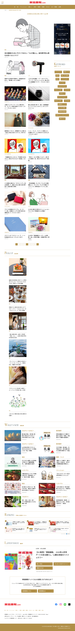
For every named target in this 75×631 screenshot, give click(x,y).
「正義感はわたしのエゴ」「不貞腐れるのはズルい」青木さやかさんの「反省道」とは (15, 158)
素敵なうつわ (66, 71)
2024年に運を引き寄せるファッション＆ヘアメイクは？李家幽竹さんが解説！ (38, 210)
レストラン (7, 101)
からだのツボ (67, 89)
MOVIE (57, 75)
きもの (47, 7)
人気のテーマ (62, 93)
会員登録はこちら (26, 591)
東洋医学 (58, 430)
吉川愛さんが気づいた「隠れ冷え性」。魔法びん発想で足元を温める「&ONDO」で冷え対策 (29, 488)
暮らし (30, 7)
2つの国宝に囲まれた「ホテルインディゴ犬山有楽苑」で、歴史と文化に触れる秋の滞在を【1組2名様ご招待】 (15, 185)
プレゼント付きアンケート (61, 564)
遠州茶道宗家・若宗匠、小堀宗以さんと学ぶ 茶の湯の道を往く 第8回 (62, 502)
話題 (60, 7)
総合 (5, 49)
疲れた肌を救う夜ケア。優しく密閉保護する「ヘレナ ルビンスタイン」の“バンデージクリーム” (38, 106)
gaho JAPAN (25, 614)
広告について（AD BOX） (27, 618)
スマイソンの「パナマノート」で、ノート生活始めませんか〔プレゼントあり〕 (15, 236)
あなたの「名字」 (58, 100)
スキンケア (30, 101)
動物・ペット (60, 457)
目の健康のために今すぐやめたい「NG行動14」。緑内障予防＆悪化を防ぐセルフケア (27, 54)
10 (34, 244)
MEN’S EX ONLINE (41, 614)
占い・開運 (54, 7)
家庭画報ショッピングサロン (10, 614)
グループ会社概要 (18, 616)
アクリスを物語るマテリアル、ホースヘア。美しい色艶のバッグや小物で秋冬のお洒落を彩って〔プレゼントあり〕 (15, 211)
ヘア (29, 75)
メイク (29, 206)
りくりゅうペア (58, 71)
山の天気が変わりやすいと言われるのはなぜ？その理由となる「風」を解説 (29, 449)
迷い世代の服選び (62, 107)
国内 (5, 180)
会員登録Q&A (42, 591)
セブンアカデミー (19, 614)
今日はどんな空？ (58, 89)
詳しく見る (39, 564)
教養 (43, 7)
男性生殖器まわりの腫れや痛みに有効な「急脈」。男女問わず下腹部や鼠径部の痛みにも (63, 436)
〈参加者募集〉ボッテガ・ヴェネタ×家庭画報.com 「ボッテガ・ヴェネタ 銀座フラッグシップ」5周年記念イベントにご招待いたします (38, 185)
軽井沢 (57, 79)
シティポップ (62, 82)
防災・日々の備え (64, 75)
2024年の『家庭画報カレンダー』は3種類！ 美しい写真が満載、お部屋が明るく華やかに (38, 237)
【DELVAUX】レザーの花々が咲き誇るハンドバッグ (63, 474)
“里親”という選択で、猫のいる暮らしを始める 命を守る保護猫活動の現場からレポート (63, 462)
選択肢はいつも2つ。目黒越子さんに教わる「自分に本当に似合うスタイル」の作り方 (15, 131)
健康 (39, 7)
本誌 (42, 610)
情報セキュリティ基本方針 (26, 616)
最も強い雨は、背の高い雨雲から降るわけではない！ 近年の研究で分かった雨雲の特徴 (28, 436)
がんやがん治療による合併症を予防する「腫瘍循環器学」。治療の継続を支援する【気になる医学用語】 (29, 462)
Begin (47, 614)
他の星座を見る (62, 51)
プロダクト (7, 232)
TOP (5, 10)
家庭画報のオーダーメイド (32, 614)
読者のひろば (62, 118)
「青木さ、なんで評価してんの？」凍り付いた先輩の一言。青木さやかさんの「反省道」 (38, 159)
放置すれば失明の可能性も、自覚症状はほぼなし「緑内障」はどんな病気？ (15, 79)
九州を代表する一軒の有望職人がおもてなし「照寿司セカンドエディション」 (63, 488)
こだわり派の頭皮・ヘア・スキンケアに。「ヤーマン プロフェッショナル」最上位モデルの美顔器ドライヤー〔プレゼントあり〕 (39, 80)
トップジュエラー (64, 79)
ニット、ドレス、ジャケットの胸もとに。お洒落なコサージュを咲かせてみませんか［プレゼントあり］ (38, 132)
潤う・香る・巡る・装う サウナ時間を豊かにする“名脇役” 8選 (29, 502)
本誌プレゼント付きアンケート (62, 115)
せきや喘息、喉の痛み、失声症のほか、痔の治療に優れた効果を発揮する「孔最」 (63, 449)
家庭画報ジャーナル (62, 104)
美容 (35, 7)
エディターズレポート (62, 97)
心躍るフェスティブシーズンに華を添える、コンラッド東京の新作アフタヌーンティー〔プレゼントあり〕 (15, 106)
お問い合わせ (20, 618)
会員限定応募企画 (62, 111)
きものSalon (67, 100)
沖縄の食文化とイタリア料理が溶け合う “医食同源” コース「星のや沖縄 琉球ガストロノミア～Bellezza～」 (29, 475)
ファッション (23, 7)
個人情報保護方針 (35, 616)
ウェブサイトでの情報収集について (11, 618)
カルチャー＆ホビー (28, 430)
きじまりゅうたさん (62, 86)
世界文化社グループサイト (9, 616)
